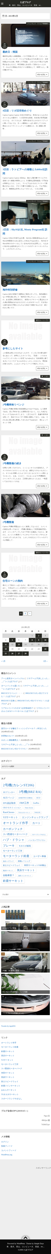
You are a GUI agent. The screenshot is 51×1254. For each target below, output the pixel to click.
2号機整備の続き (12, 463)
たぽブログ (25, 2)
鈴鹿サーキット (13, 880)
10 (45, 640)
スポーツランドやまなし (39, 834)
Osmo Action (29, 808)
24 (45, 649)
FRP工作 (24, 803)
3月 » (45, 661)
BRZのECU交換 (8, 701)
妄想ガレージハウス (42, 320)
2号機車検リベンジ (13, 404)
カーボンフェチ (13, 828)
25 (6, 653)
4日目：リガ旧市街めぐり (17, 110)
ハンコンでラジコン (37, 840)
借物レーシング (24, 861)
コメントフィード (8, 1150)
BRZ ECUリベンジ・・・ (12, 693)
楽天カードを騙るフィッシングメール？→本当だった (24, 728)
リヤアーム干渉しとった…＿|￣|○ (15, 744)
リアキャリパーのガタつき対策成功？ (17, 708)
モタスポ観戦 (25, 846)
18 (6, 649)
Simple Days (39, 1244)
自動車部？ (8, 875)
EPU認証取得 (9, 803)
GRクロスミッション (12, 808)
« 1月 (3, 661)
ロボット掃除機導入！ (10, 740)
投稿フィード (7, 1146)
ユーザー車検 (39, 856)
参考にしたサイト (13, 348)
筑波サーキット (8, 870)
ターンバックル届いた (10, 686)
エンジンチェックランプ (35, 817)
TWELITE (37, 812)
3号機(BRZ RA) (30, 792)
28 (25, 653)
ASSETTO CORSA (25, 798)
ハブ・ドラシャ (13, 839)
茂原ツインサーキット (24, 875)
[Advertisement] (25, 1194)
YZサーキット (10, 817)
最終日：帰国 (10, 51)
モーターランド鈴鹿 (16, 856)
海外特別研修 (10, 289)
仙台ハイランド (8, 861)
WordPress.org (6, 1155)
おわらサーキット (8, 1090)
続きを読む (41, 74)
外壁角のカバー (7, 736)
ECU (38, 798)
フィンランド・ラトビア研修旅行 (38, 23)
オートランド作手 (15, 823)
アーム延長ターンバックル (12, 678)
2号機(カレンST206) (18, 785)
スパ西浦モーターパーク (15, 834)
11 (6, 644)
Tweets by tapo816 (8, 1026)
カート (36, 823)
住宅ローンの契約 (13, 580)
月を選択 (5, 894)
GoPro (36, 803)
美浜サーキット (26, 870)
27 (19, 653)
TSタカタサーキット (24, 812)
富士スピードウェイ (11, 865)
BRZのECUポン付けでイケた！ (14, 749)
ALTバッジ (8, 797)
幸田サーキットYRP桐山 (35, 865)
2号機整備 (8, 522)
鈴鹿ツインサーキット (10, 1086)
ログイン (5, 1142)
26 (12, 653)
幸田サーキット (7, 1073)
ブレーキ (9, 845)
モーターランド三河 (12, 851)
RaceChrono (8, 812)
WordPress (21, 1244)
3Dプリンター (9, 792)
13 (19, 644)
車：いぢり (45, 376)
